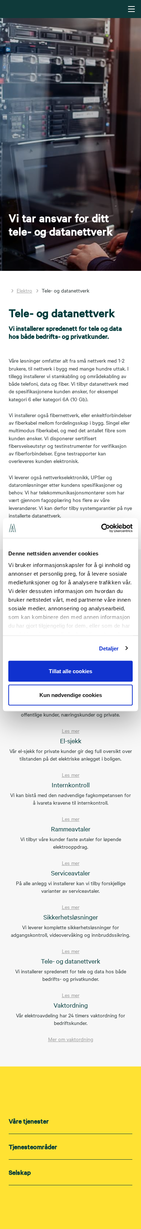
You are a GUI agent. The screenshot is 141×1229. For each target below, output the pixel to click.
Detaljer (109, 648)
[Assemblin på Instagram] (70, 1204)
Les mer (71, 730)
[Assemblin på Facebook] (85, 1204)
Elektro (24, 290)
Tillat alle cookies (70, 671)
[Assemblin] (71, 8)
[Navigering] (131, 9)
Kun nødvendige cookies (70, 695)
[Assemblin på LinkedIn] (56, 1204)
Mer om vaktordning (70, 1039)
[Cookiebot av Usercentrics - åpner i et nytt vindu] (101, 528)
